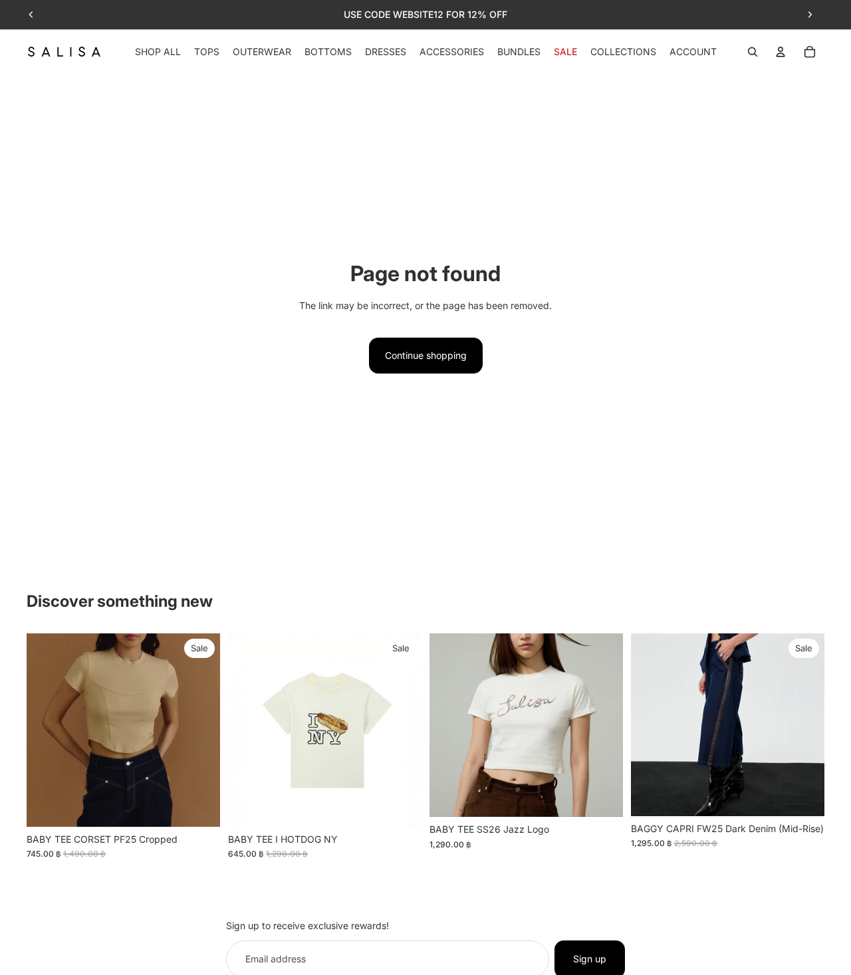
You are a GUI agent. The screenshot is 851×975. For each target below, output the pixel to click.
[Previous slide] (31, 14)
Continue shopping (426, 355)
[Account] (780, 51)
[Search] (752, 51)
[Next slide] (809, 14)
